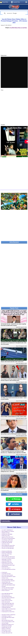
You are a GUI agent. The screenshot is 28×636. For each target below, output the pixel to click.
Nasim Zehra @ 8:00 (6, 601)
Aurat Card (4, 618)
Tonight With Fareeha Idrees (7, 583)
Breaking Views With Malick (7, 534)
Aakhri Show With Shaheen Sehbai (8, 584)
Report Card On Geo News (7, 600)
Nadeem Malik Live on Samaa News (9, 608)
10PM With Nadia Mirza (6, 607)
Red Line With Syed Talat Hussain (8, 556)
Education (4, 586)
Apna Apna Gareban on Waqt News (8, 614)
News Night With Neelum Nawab (8, 617)
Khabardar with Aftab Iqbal (7, 551)
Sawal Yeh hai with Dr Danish (7, 606)
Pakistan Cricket (5, 577)
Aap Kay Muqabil (5, 623)
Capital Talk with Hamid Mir (7, 542)
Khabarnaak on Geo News (7, 562)
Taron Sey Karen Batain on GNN (8, 621)
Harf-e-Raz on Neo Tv (6, 567)
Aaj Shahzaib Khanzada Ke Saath (8, 565)
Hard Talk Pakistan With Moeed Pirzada (8, 547)
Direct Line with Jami (6, 594)
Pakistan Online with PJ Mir (7, 632)
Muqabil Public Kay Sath (6, 627)
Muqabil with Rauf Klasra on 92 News (8, 624)
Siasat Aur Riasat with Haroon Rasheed (7, 537)
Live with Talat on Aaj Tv (6, 631)
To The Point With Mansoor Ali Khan (8, 569)
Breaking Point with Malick (7, 625)
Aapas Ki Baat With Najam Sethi (8, 603)
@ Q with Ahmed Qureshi (7, 596)
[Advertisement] (14, 43)
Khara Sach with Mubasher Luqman (8, 576)
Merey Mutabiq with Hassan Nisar (8, 545)
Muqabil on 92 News (6, 532)
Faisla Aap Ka (4, 572)
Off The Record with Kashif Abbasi (8, 538)
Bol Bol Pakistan (5, 566)
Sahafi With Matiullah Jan (6, 560)
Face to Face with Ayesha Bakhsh (8, 558)
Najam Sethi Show (5, 555)
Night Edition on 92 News (6, 559)
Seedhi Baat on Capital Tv (7, 616)
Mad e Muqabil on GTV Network (8, 531)
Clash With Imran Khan (6, 573)
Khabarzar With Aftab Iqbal (7, 552)
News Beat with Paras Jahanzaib (8, 580)
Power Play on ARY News (7, 553)
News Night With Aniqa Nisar (7, 593)
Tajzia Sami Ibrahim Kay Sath (7, 563)
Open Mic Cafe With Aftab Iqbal (8, 548)
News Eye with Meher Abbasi (7, 579)
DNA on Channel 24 (5, 590)
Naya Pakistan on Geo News (7, 589)
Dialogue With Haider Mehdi (7, 541)
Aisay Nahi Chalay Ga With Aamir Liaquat (8, 597)
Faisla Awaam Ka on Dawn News (8, 611)
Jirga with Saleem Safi (6, 582)
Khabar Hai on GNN (5, 535)
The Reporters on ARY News (7, 539)
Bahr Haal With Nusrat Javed (7, 620)
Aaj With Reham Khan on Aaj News (18, 27)
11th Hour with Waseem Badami (8, 587)
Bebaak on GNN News (6, 628)
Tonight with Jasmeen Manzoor (8, 604)
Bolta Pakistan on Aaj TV (6, 630)
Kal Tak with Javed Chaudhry (7, 575)
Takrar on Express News (6, 610)
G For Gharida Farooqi (6, 599)
